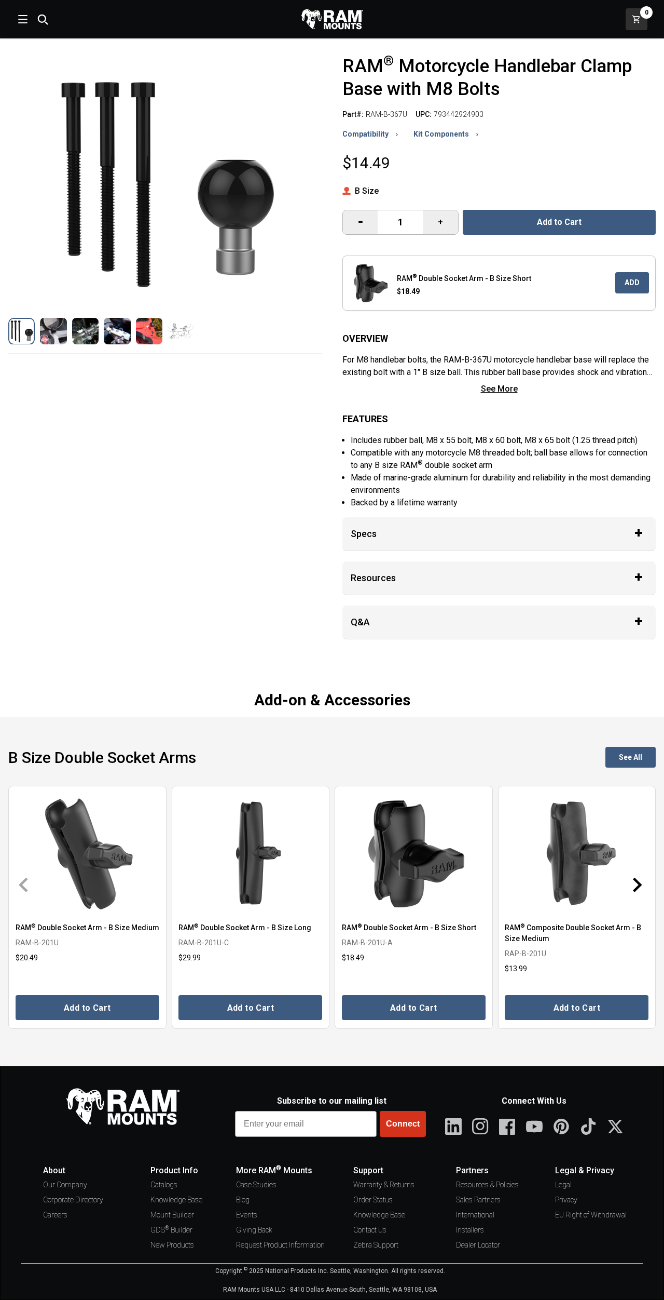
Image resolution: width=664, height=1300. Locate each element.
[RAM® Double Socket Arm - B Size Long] (250, 854)
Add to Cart (559, 222)
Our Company (65, 1185)
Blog (243, 1200)
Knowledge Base (176, 1200)
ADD (632, 282)
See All (630, 757)
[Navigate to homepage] (332, 19)
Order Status (373, 1200)
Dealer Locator (478, 1245)
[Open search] (42, 19)
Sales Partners (478, 1200)
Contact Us (369, 1230)
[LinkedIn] (453, 1126)
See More (499, 389)
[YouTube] (534, 1126)
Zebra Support (375, 1245)
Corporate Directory (73, 1200)
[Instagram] (480, 1126)
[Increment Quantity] (360, 222)
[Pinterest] (561, 1126)
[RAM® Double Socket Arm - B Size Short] (413, 854)
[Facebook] (507, 1126)
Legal (563, 1185)
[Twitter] (615, 1126)
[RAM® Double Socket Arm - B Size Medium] (87, 854)
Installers (470, 1230)
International (475, 1215)
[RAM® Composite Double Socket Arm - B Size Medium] (577, 854)
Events (246, 1215)
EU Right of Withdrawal (591, 1215)
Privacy (566, 1200)
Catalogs (163, 1185)
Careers (55, 1215)
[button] (21, 331)
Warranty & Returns (383, 1185)
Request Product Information (280, 1245)
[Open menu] (22, 19)
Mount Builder (172, 1215)
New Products (172, 1245)
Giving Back (254, 1230)
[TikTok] (588, 1126)
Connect (403, 1123)
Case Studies (256, 1185)
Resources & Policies (487, 1185)
